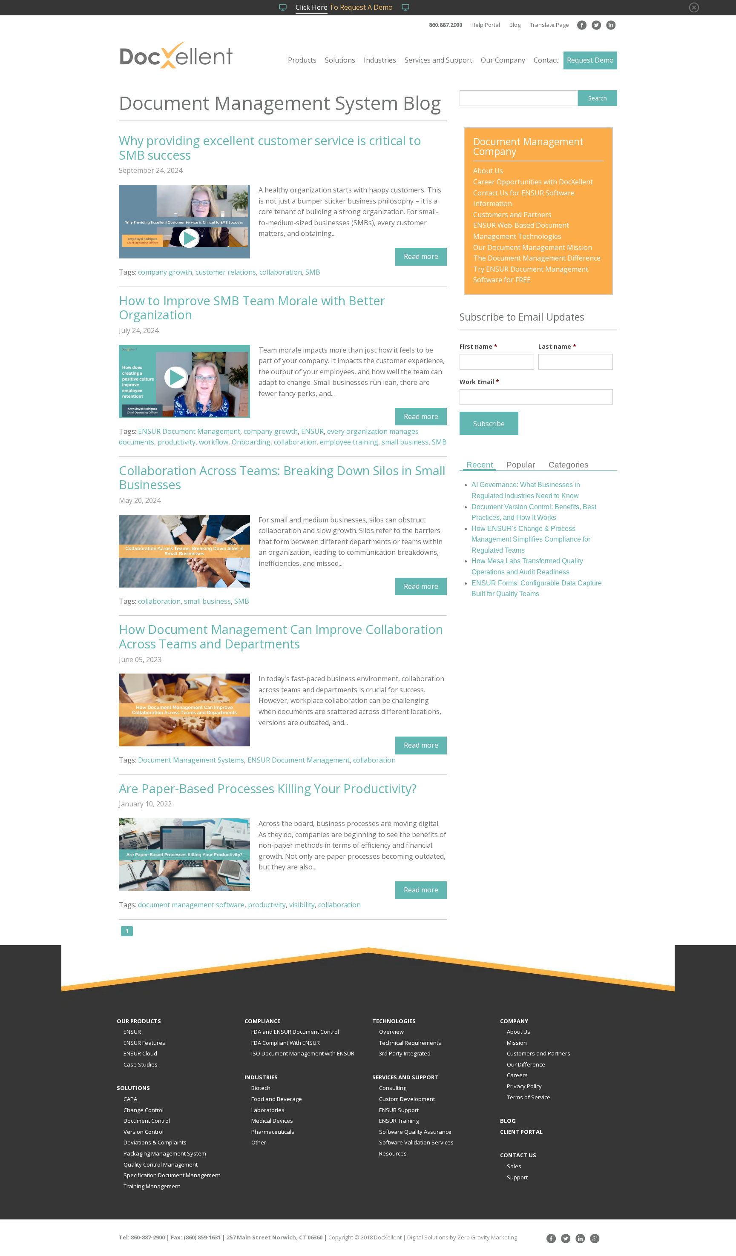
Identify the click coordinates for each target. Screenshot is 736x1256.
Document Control (147, 1120)
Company (514, 1021)
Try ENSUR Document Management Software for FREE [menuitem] (531, 274)
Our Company (503, 60)
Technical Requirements (410, 1043)
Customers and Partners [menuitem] (512, 214)
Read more (421, 256)
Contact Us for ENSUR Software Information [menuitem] (524, 198)
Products (302, 60)
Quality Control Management (161, 1164)
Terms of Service (528, 1097)
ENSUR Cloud (140, 1053)
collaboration (280, 272)
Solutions (340, 60)
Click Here (312, 7)
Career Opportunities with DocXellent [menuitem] (533, 181)
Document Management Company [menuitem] (529, 147)
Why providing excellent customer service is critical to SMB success (270, 147)
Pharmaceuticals (272, 1132)
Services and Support (438, 60)
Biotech (260, 1088)
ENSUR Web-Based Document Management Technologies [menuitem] (522, 231)
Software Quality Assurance (415, 1132)
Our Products (139, 1021)
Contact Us (518, 1155)
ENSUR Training (399, 1120)
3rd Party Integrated (405, 1053)
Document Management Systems (191, 760)
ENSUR (312, 431)
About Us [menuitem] (488, 170)
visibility (302, 904)
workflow (213, 442)
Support (517, 1177)
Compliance (262, 1021)
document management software (191, 904)
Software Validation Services (416, 1142)
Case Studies (141, 1064)
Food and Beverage (276, 1099)
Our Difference (526, 1064)
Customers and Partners (538, 1053)
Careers (517, 1075)
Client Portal (521, 1132)
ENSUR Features (144, 1043)
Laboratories (268, 1110)
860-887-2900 (148, 1237)
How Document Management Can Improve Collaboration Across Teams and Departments (281, 636)
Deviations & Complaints (155, 1142)
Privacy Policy (524, 1086)
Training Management (152, 1186)
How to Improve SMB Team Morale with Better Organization (252, 307)
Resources (393, 1153)
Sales (514, 1166)
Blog (514, 25)
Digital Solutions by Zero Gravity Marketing (462, 1237)
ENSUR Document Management (189, 431)
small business (405, 442)
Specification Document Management (172, 1175)
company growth (165, 272)
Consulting (392, 1088)
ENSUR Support (399, 1110)
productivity (177, 442)
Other (258, 1142)
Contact (546, 60)
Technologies (394, 1021)
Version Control (144, 1132)
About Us (518, 1031)
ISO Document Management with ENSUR (302, 1053)
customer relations (226, 272)
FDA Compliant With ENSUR (285, 1043)
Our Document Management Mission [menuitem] (532, 247)
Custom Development (407, 1099)
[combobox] (519, 98)
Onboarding (251, 442)
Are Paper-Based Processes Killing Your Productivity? (268, 788)
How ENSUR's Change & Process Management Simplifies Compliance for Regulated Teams (531, 539)
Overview (391, 1031)
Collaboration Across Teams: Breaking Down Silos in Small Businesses (282, 477)
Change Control (144, 1110)
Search (597, 98)
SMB (312, 272)
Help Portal (486, 25)
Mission (517, 1043)
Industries (380, 60)
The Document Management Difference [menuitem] (537, 258)
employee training (349, 442)
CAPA (130, 1099)
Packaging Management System (165, 1153)
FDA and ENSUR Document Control (295, 1031)
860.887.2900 (445, 25)
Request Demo (590, 60)
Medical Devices (272, 1120)
